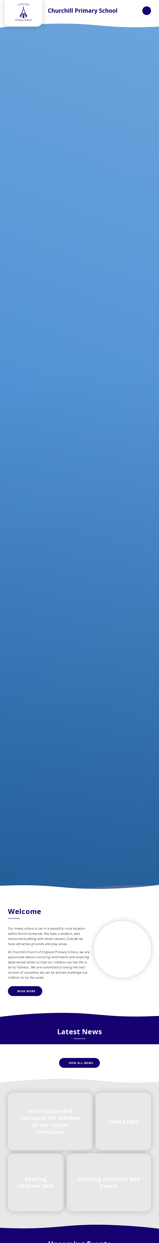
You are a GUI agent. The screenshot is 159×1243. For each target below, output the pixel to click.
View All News (81, 1063)
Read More (26, 991)
